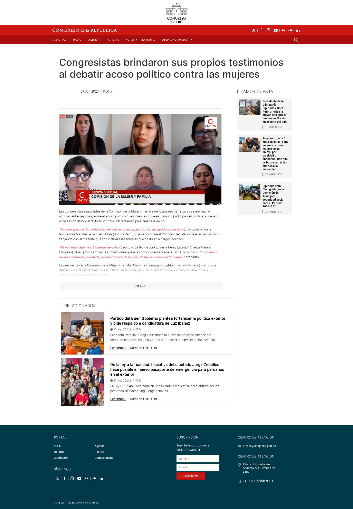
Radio (77, 39)
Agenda (93, 39)
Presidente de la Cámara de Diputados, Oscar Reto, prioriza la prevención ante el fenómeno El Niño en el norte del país (275, 111)
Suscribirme (190, 476)
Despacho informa (175, 39)
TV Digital (59, 39)
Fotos (130, 39)
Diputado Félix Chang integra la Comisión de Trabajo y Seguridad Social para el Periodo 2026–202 (273, 196)
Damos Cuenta (104, 457)
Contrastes (61, 457)
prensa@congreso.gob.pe (259, 445)
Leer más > (118, 348)
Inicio (57, 445)
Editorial (148, 39)
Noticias (112, 39)
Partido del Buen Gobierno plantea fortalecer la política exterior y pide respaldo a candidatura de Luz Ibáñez (167, 321)
